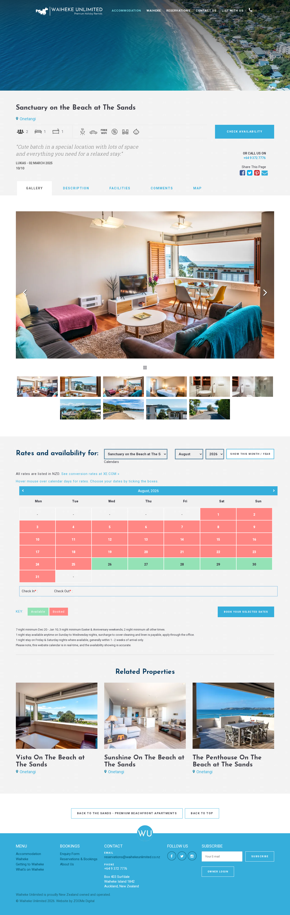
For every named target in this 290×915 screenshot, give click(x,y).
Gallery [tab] (34, 188)
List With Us (232, 10)
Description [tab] (76, 188)
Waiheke (154, 10)
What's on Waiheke (30, 869)
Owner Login (218, 871)
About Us (67, 864)
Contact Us (206, 10)
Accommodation (126, 10)
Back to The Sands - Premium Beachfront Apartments (127, 813)
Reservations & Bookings (78, 859)
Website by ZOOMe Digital (75, 901)
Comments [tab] (162, 188)
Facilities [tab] (119, 188)
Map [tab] (197, 188)
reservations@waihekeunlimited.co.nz (132, 857)
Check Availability (244, 131)
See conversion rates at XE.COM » (90, 474)
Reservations (178, 10)
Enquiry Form (70, 854)
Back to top (202, 813)
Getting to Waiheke (30, 864)
